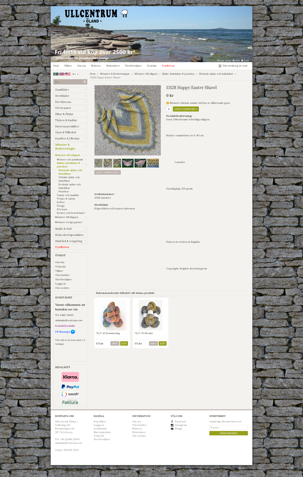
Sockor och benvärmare (71, 212)
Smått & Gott (63, 228)
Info (115, 343)
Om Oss (59, 262)
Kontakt (152, 65)
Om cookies (62, 287)
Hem (56, 65)
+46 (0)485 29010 (70, 439)
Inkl (237, 60)
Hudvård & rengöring (68, 241)
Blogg (178, 428)
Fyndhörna (168, 65)
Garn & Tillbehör (65, 132)
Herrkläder (62, 95)
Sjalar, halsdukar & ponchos (68, 164)
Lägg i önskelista (107, 172)
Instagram (180, 425)
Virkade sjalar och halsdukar (69, 179)
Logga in (60, 283)
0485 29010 (66, 315)
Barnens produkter (67, 126)
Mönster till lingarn (66, 217)
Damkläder (62, 89)
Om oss (81, 65)
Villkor (68, 65)
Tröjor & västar (66, 198)
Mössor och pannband (70, 159)
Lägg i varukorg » (186, 109)
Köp (124, 343)
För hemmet (63, 108)
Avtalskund (100, 428)
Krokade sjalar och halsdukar (70, 186)
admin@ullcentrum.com (68, 320)
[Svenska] (56, 73)
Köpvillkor (100, 421)
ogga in (99, 425)
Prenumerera (229, 433)
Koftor (61, 202)
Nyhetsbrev (113, 65)
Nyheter (96, 65)
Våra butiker (62, 275)
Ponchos (64, 191)
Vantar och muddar (68, 195)
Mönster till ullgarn (67, 155)
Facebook (180, 421)
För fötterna (63, 102)
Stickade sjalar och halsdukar (70, 172)
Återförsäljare (133, 65)
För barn (62, 209)
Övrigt (61, 205)
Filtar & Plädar (64, 114)
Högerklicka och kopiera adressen (114, 208)
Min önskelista (102, 432)
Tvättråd (60, 266)
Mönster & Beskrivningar (65, 146)
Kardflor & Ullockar (67, 138)
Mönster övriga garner (68, 222)
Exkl (246, 60)
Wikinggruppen (161, 469)
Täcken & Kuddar (66, 120)
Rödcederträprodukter (69, 235)
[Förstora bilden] (128, 120)
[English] (62, 73)
